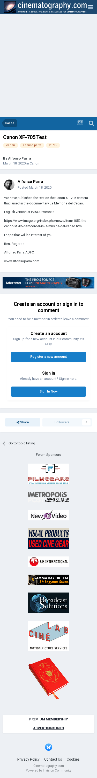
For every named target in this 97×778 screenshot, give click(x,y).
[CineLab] (48, 635)
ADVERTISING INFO (48, 728)
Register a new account (48, 357)
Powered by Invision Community (48, 770)
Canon (34, 163)
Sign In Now (49, 391)
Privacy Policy (28, 759)
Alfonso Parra (19, 158)
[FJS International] (48, 561)
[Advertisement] (48, 65)
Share (24, 422)
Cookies (73, 759)
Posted (34, 187)
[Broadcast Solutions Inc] (48, 603)
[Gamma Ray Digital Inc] (48, 579)
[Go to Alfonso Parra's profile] (9, 185)
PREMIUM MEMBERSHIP (48, 719)
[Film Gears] (48, 474)
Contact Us (53, 759)
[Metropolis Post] (48, 497)
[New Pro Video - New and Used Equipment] (48, 515)
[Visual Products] (48, 538)
